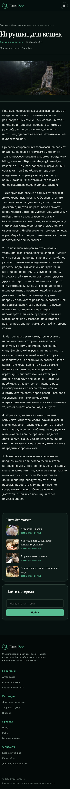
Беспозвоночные (11, 738)
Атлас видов (8, 677)
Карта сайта (8, 758)
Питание (6, 713)
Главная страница (11, 753)
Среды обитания (11, 682)
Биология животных (13, 687)
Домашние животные (21, 25)
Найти (35, 612)
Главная (4, 25)
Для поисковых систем (14, 763)
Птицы (5, 727)
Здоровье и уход (11, 707)
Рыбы (5, 733)
